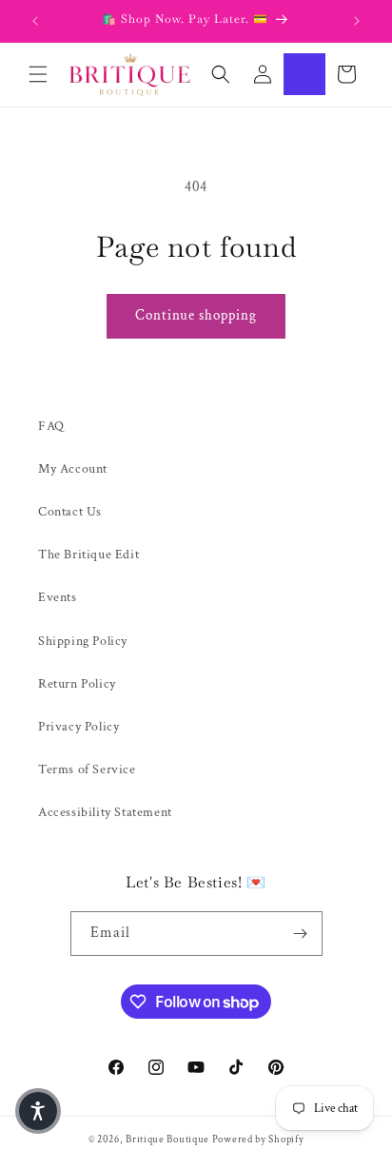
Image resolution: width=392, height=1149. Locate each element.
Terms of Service (87, 769)
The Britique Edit (88, 554)
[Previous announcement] (35, 21)
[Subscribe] (301, 933)
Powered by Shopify (258, 1139)
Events (57, 597)
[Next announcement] (357, 21)
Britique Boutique (167, 1139)
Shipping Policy (82, 641)
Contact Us (70, 511)
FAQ (51, 426)
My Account (73, 468)
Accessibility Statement (105, 812)
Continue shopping (196, 315)
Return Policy (77, 683)
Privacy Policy (78, 726)
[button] (38, 74)
